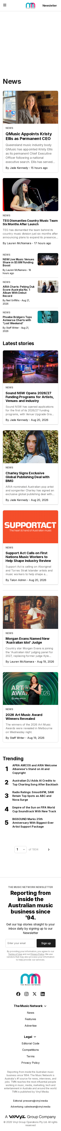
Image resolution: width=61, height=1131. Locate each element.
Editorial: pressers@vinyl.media (30, 1100)
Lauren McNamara (19, 243)
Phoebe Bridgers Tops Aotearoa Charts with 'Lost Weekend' (17, 320)
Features (30, 1019)
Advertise (31, 1025)
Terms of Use (15, 954)
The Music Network (28, 1006)
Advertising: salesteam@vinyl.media (30, 1106)
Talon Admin (18, 580)
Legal (28, 1037)
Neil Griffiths (12, 300)
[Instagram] (26, 994)
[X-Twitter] (35, 994)
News (30, 1012)
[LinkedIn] (43, 994)
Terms (30, 1056)
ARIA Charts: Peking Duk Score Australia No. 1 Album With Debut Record (19, 291)
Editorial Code (30, 1043)
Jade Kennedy (19, 168)
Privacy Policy (37, 954)
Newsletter (50, 5)
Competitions (30, 1049)
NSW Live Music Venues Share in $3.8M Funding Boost (18, 262)
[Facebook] (18, 994)
